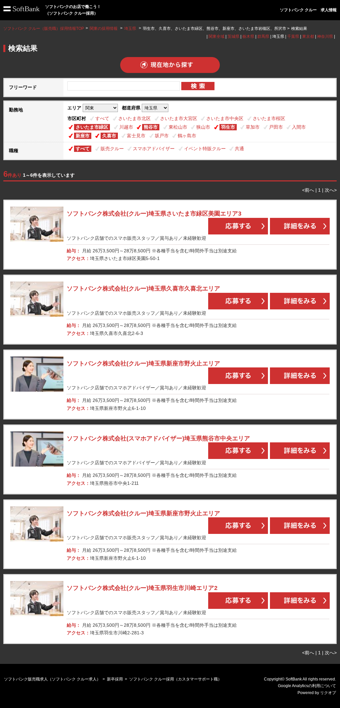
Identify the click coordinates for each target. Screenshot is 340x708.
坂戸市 (162, 135)
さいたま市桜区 (269, 118)
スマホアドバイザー (154, 148)
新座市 (83, 135)
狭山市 (203, 127)
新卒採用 (115, 679)
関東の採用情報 (104, 28)
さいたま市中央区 (224, 118)
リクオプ (328, 692)
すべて (102, 118)
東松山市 (178, 127)
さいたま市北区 (134, 118)
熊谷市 (151, 127)
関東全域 (216, 36)
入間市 (299, 127)
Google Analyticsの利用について (307, 685)
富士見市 (136, 135)
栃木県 (248, 36)
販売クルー (112, 148)
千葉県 (293, 36)
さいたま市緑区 (92, 127)
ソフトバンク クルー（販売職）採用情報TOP (43, 28)
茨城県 (233, 36)
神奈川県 (325, 36)
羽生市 (228, 127)
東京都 (308, 36)
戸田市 (276, 127)
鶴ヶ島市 (187, 135)
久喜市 (109, 135)
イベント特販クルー (205, 148)
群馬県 (263, 36)
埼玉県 (130, 28)
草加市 (253, 127)
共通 (239, 148)
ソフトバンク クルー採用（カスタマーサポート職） (175, 679)
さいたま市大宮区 (178, 118)
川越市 (126, 127)
